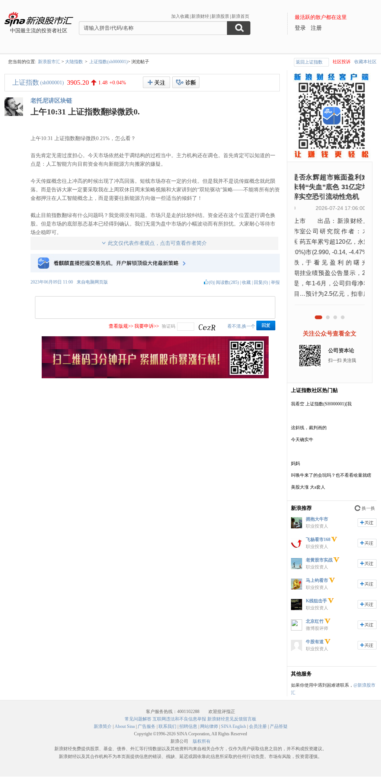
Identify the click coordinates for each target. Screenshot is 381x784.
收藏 (246, 282)
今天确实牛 (302, 439)
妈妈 (295, 463)
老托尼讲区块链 (51, 100)
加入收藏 (180, 16)
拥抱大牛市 (317, 519)
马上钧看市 (317, 580)
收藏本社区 (365, 61)
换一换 (368, 508)
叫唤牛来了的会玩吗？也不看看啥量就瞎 (331, 475)
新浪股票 (220, 16)
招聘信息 (188, 726)
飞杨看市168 (318, 539)
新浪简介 (103, 726)
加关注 (367, 522)
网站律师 (209, 726)
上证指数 (25, 82)
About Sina (125, 726)
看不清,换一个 (241, 326)
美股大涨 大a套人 (308, 487)
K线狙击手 (316, 600)
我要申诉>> (146, 326)
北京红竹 (315, 621)
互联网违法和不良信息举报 (179, 719)
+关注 (156, 82)
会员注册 (258, 726)
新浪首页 (240, 16)
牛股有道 (315, 641)
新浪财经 (200, 16)
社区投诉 (341, 61)
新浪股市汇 (49, 61)
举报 (275, 282)
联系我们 (167, 726)
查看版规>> (121, 326)
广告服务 (147, 726)
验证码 (168, 326)
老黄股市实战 (319, 560)
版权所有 (202, 741)
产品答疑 (279, 726)
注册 (316, 28)
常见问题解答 (138, 719)
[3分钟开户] (155, 376)
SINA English (233, 726)
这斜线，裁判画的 (309, 427)
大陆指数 (74, 61)
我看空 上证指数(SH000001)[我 (321, 403)
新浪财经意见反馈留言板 (231, 719)
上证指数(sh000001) (108, 61)
